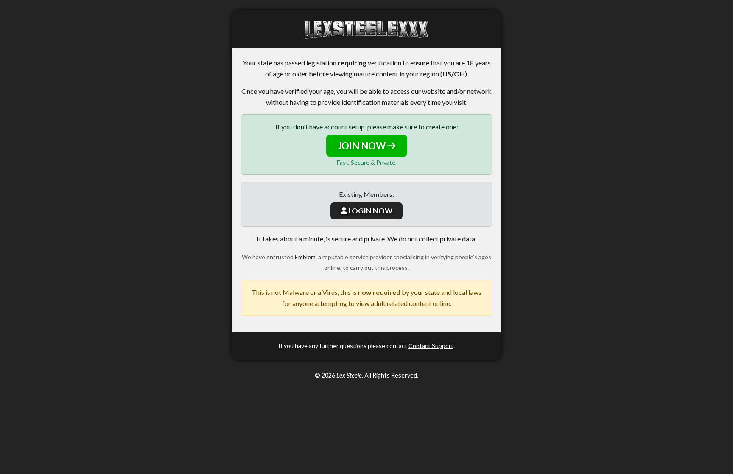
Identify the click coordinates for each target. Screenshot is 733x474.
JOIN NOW (362, 145)
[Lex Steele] (366, 29)
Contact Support (430, 345)
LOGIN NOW (369, 210)
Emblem (305, 257)
